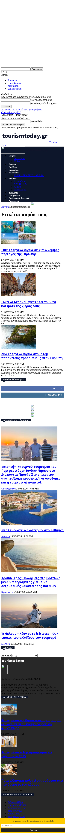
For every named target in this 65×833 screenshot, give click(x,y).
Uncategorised (8, 488)
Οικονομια (19, 158)
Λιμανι (17, 186)
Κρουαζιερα (20, 181)
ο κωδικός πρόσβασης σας (43, 103)
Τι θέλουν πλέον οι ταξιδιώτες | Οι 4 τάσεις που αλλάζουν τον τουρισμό (30, 635)
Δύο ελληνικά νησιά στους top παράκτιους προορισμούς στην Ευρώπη (32, 356)
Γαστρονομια (14, 195)
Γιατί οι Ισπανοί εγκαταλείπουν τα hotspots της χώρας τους (28, 304)
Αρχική (5, 206)
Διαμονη (12, 164)
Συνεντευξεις (14, 173)
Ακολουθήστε (55, 395)
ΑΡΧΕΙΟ (6, 655)
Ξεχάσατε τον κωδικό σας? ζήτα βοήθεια (21, 109)
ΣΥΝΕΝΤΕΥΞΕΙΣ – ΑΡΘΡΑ (29, 175)
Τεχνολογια (13, 192)
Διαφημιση (13, 86)
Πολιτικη (18, 161)
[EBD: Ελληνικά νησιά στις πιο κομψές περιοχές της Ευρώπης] (18, 243)
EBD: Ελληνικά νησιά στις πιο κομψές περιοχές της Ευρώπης (30, 252)
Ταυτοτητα (13, 80)
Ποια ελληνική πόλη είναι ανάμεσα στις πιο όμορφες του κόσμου (32, 782)
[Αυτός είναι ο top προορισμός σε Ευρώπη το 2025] (9, 745)
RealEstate (13, 167)
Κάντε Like (56, 388)
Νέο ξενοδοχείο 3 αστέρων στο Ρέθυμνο (32, 530)
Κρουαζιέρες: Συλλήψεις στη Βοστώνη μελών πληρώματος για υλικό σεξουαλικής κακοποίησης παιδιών (30, 582)
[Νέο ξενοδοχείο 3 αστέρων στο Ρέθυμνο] (29, 523)
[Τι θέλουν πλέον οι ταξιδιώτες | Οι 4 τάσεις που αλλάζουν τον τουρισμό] (29, 627)
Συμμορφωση (14, 88)
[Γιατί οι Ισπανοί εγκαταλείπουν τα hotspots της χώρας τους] (18, 295)
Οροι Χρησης (14, 83)
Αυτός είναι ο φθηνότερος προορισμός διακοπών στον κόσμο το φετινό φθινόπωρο (31, 724)
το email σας (36, 121)
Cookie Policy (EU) (11, 112)
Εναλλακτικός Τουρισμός (19, 198)
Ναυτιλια (13, 178)
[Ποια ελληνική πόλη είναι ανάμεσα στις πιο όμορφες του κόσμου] (9, 774)
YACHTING (20, 184)
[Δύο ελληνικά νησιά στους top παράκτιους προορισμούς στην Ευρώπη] (18, 347)
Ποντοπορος (20, 189)
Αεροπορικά (14, 201)
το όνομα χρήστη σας (41, 99)
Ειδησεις (12, 156)
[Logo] (13, 152)
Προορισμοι (13, 170)
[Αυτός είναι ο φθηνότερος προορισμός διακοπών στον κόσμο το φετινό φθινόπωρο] (9, 713)
